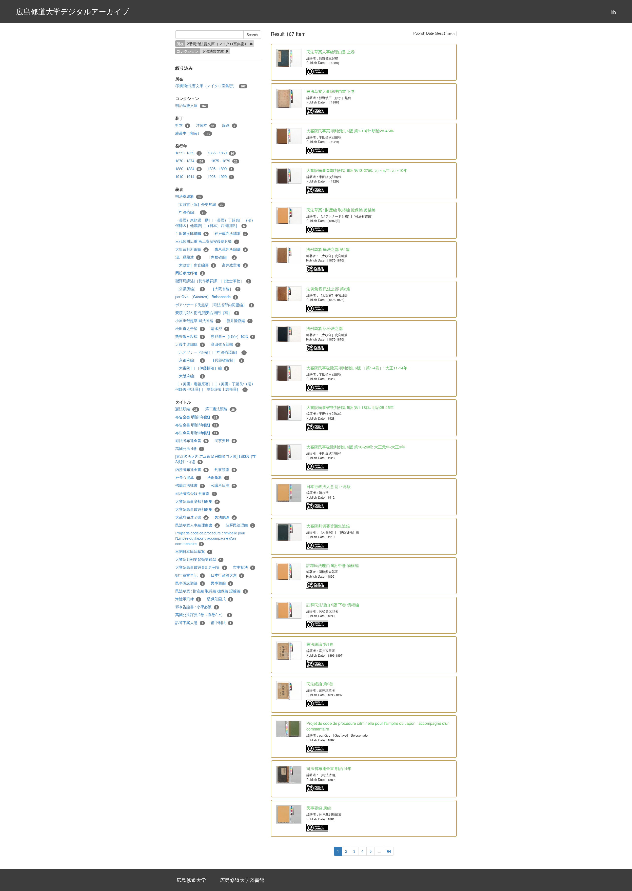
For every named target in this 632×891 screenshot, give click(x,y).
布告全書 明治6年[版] (196, 417)
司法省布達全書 (191, 440)
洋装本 (205, 125)
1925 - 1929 (220, 176)
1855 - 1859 (187, 153)
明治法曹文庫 (191, 105)
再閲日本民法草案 (193, 551)
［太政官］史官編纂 (194, 265)
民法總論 (225, 517)
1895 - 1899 (220, 168)
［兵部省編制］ (226, 360)
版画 (228, 125)
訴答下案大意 (189, 622)
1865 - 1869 (221, 153)
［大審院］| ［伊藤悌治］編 (201, 368)
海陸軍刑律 (187, 599)
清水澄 (219, 328)
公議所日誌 (223, 485)
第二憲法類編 (220, 408)
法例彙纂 (217, 477)
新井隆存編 (239, 320)
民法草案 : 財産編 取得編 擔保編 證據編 (210, 591)
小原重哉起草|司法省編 (197, 320)
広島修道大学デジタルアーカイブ (72, 11)
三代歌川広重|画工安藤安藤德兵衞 (206, 241)
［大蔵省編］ (225, 288)
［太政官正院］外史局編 (199, 204)
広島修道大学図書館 (242, 879)
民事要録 (225, 440)
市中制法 (243, 567)
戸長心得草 (187, 477)
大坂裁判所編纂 (191, 249)
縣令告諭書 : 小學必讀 (196, 606)
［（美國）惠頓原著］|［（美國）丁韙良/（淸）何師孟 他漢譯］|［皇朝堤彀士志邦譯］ (215, 386)
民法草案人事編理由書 (196, 525)
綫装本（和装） (192, 133)
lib (613, 12)
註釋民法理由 (240, 525)
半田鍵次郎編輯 (191, 233)
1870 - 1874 (189, 160)
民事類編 (221, 583)
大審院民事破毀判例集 (196, 509)
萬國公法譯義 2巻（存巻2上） (202, 614)
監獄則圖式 (219, 599)
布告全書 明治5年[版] (196, 424)
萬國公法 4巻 (188, 448)
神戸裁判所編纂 (230, 233)
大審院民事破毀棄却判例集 (200, 567)
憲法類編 (186, 408)
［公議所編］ (189, 288)
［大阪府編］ (189, 376)
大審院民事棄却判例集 (196, 501)
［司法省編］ (190, 212)
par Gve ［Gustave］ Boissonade (205, 296)
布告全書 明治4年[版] (196, 432)
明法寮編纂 (188, 196)
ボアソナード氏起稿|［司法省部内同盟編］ (213, 304)
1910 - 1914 (187, 176)
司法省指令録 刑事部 (195, 493)
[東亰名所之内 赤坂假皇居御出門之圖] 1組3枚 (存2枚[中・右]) (215, 459)
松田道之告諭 (189, 328)
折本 (181, 125)
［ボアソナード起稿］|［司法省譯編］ (210, 352)
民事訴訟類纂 (189, 583)
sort (450, 33)
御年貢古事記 (189, 575)
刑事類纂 (225, 469)
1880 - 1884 (187, 168)
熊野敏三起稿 (189, 336)
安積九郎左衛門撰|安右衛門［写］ (206, 312)
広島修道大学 (191, 879)
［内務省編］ (221, 257)
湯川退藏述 (187, 257)
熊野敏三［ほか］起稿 (232, 336)
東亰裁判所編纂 (230, 249)
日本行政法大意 (226, 575)
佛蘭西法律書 (189, 485)
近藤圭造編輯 (189, 344)
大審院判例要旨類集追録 (198, 559)
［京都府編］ (189, 360)
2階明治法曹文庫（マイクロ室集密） (210, 85)
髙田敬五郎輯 (225, 344)
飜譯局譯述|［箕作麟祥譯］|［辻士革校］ (212, 281)
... (379, 851)
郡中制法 (221, 622)
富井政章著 (234, 265)
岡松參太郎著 (189, 273)
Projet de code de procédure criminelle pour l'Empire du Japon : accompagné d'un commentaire (210, 538)
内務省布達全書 (191, 469)
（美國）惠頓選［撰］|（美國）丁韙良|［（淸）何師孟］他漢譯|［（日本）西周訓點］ (215, 222)
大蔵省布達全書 (191, 517)
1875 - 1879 (224, 160)
